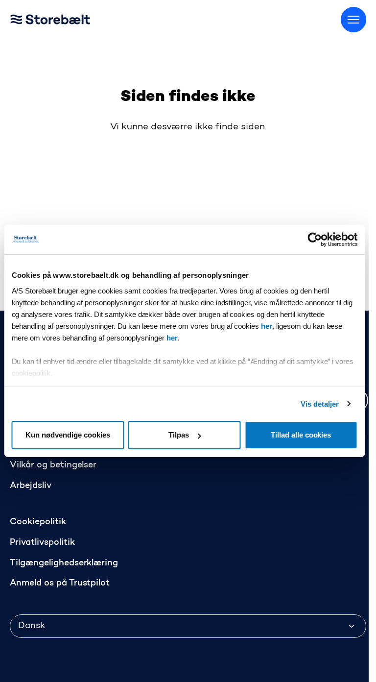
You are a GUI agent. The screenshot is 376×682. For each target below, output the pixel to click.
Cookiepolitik (38, 522)
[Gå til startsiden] (64, 17)
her (266, 326)
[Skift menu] (353, 19)
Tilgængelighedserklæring (64, 563)
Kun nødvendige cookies (67, 435)
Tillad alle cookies (301, 435)
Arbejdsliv (30, 486)
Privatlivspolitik (42, 542)
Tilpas (178, 435)
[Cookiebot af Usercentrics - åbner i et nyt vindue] (314, 239)
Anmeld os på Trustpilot (60, 583)
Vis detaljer (320, 404)
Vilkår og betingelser (53, 465)
